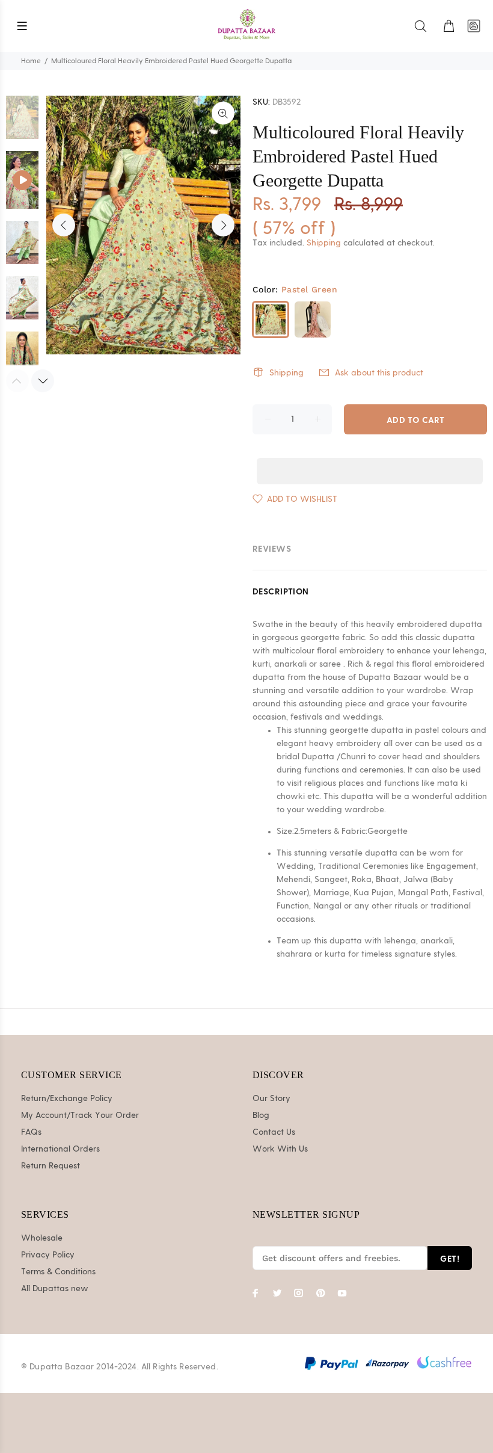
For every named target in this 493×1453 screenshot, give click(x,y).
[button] (370, 459)
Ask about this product (379, 373)
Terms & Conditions (58, 1272)
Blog (261, 1115)
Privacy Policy (48, 1255)
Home (31, 60)
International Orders (60, 1149)
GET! (449, 1258)
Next (223, 225)
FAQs (31, 1132)
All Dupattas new (54, 1289)
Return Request (50, 1166)
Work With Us (280, 1149)
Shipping (324, 243)
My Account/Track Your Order (80, 1115)
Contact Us (274, 1132)
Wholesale (42, 1238)
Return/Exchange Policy (66, 1098)
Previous (63, 225)
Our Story (271, 1098)
